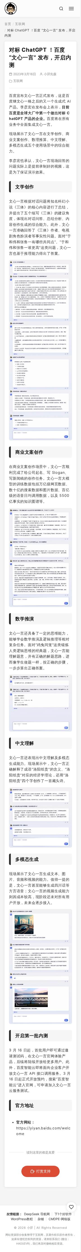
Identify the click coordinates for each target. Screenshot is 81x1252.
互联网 (20, 24)
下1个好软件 (63, 1214)
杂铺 (41, 1219)
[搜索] (61, 8)
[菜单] (72, 7)
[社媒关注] (71, 1207)
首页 (7, 24)
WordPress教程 (22, 1219)
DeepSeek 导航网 (37, 1214)
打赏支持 (43, 1171)
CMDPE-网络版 (59, 1219)
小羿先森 (50, 74)
